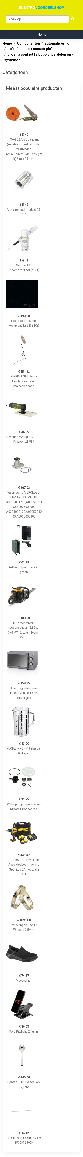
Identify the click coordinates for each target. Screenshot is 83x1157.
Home (41, 34)
